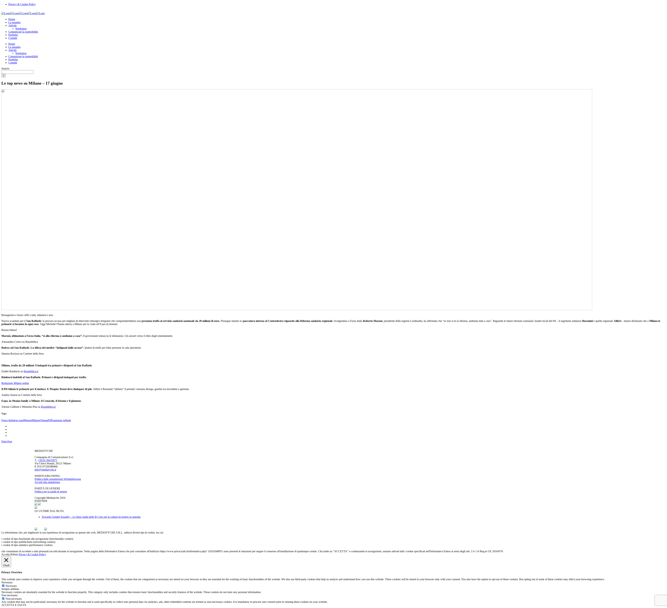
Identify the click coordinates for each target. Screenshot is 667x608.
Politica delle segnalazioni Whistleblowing (58, 479)
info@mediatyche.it (45, 469)
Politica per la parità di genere (51, 491)
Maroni (28, 420)
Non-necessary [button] (9, 595)
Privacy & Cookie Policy (22, 4)
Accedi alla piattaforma (47, 482)
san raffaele (65, 420)
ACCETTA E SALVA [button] (13, 604)
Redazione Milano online (15, 383)
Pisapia (55, 420)
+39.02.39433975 (47, 460)
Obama (44, 420)
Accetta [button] (5, 554)
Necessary (11, 585)
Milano (36, 420)
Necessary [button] (7, 582)
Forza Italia (7, 420)
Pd (49, 420)
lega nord (19, 420)
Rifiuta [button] (14, 554)
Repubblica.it (31, 371)
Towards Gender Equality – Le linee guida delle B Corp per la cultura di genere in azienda (91, 516)
